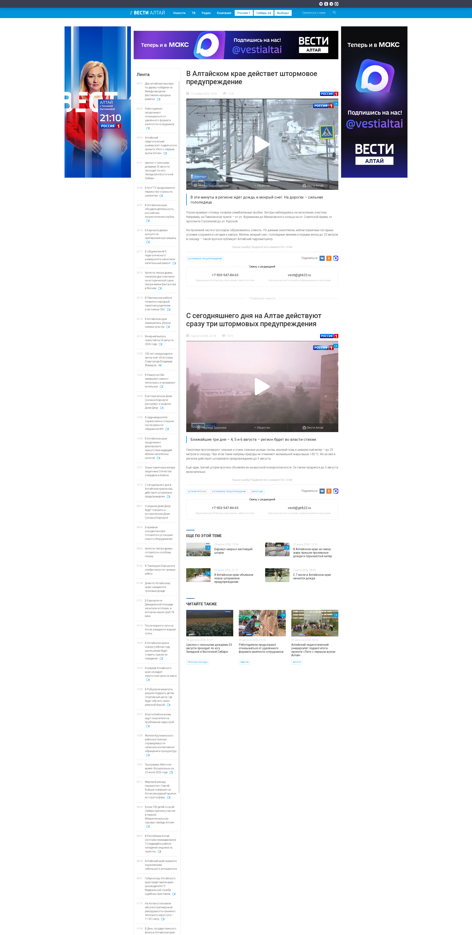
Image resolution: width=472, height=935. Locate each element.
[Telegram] (331, 4)
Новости (179, 13)
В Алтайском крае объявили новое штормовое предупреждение (233, 578)
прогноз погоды (197, 662)
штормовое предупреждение (205, 259)
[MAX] (336, 4)
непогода (257, 491)
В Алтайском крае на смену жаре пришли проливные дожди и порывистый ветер (312, 552)
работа (244, 662)
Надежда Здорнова (214, 427)
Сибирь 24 (263, 13)
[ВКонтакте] (321, 4)
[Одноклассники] (326, 4)
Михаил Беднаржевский (213, 185)
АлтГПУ (297, 662)
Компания (224, 13)
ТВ (193, 13)
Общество (263, 185)
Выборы (283, 13)
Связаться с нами (313, 12)
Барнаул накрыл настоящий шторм (233, 550)
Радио (206, 13)
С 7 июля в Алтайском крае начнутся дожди (312, 576)
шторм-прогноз (197, 491)
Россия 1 (243, 13)
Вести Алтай (315, 185)
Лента (143, 74)
